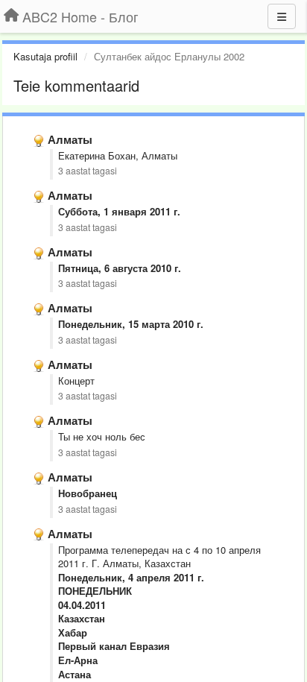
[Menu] (282, 16)
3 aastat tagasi (87, 170)
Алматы (70, 139)
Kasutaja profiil (45, 56)
